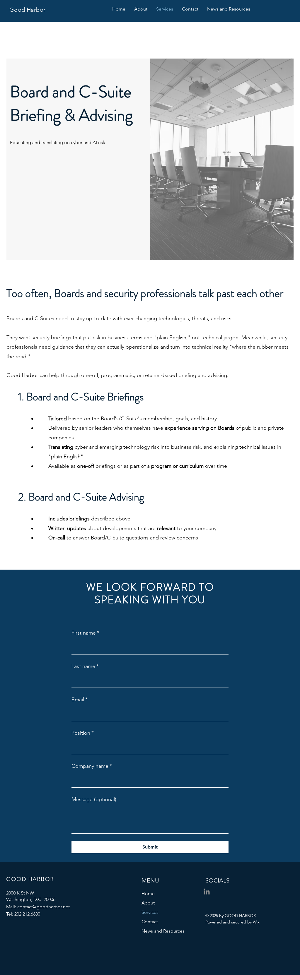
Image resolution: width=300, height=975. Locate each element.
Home (148, 893)
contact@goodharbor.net (43, 906)
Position (82, 733)
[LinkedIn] (206, 892)
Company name (91, 766)
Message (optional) (93, 799)
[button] (190, 9)
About (148, 903)
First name (85, 633)
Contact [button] (150, 921)
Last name (85, 666)
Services (150, 912)
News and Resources (163, 931)
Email (79, 699)
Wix (256, 922)
